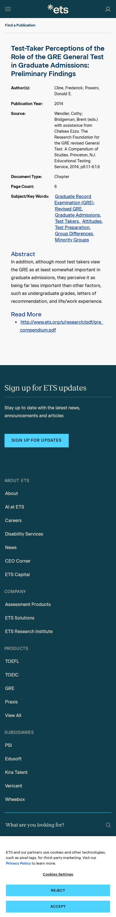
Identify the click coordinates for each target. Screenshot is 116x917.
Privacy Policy (18, 863)
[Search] (108, 825)
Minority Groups (72, 240)
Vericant (13, 786)
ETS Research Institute (29, 631)
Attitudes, (92, 221)
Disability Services (24, 534)
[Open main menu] (8, 9)
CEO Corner (18, 561)
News (11, 547)
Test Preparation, (73, 227)
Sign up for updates (37, 440)
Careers (13, 520)
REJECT (58, 890)
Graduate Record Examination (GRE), (74, 199)
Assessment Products (28, 604)
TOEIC (12, 675)
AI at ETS (14, 507)
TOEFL (12, 661)
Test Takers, (68, 221)
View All (13, 715)
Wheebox (15, 799)
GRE (9, 688)
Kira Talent (16, 772)
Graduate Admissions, (78, 215)
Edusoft (13, 758)
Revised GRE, (69, 209)
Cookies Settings (58, 874)
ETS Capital (17, 574)
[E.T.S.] (58, 9)
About (11, 493)
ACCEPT (58, 906)
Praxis (11, 702)
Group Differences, (74, 233)
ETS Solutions (19, 618)
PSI (8, 745)
